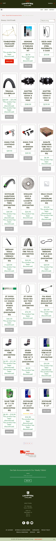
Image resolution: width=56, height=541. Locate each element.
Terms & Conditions (22, 532)
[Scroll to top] (2, 531)
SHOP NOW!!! (38, 539)
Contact (51, 9)
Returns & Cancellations (22, 530)
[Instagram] (27, 522)
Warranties (35, 530)
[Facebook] (23, 522)
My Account (9, 530)
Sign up (28, 480)
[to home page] (27, 3)
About (46, 9)
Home (3, 15)
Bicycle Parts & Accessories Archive (14, 15)
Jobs (38, 532)
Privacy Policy (45, 530)
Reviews (32, 532)
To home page (28, 494)
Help (41, 9)
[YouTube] (31, 522)
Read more (9, 61)
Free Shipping (30, 452)
